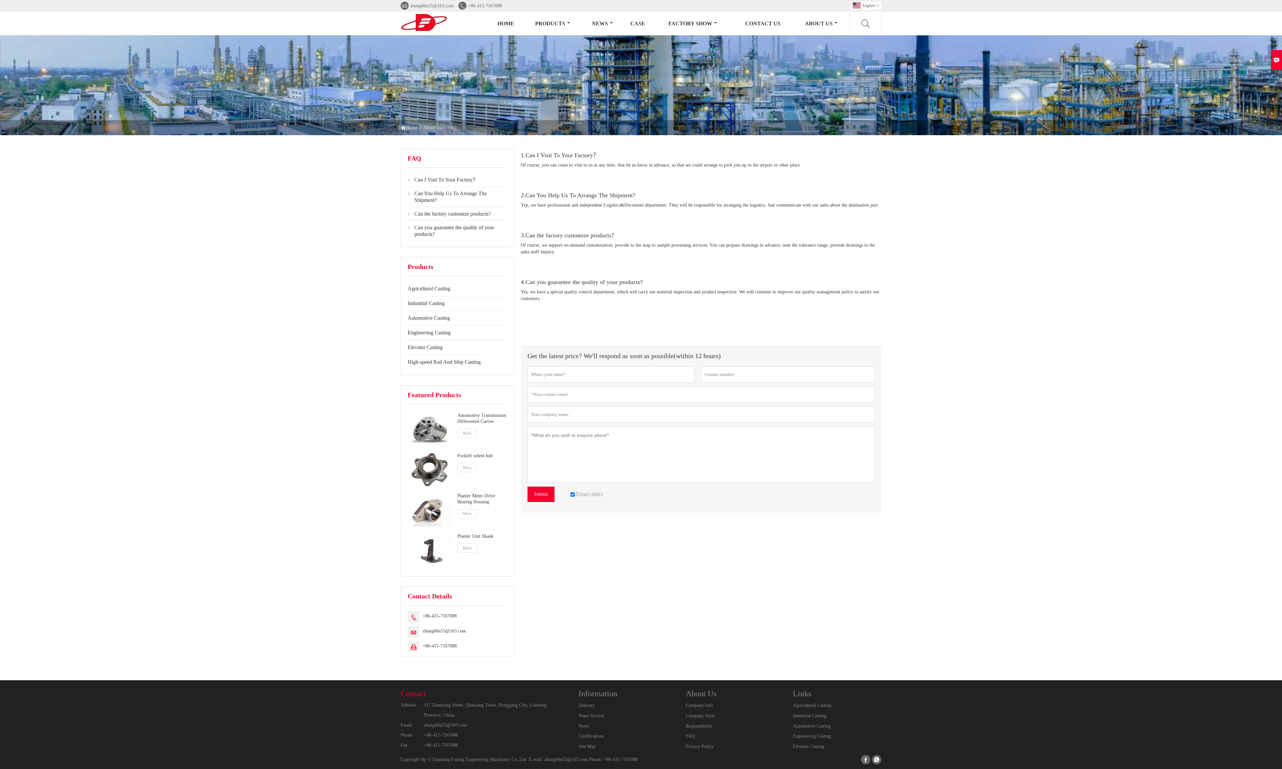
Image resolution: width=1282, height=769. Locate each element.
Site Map (587, 746)
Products (550, 23)
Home (505, 23)
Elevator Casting (425, 347)
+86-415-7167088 (485, 5)
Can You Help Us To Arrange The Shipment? (450, 197)
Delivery (587, 705)
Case (637, 23)
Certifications (591, 736)
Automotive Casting (429, 318)
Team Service (591, 715)
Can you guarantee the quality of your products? (454, 231)
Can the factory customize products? (452, 214)
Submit (541, 494)
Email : (408, 725)
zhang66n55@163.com (432, 5)
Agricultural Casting (429, 288)
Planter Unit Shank (475, 536)
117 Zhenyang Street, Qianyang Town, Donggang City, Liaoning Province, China (485, 710)
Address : (409, 705)
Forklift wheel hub (475, 455)
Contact (413, 693)
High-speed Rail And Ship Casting (444, 362)
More (467, 433)
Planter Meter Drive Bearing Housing (476, 498)
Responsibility (699, 726)
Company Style (700, 715)
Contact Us (763, 23)
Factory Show (690, 23)
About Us (819, 23)
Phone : (408, 735)
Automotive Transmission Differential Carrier (481, 418)
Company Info (699, 705)
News (600, 23)
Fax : (405, 745)
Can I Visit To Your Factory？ (446, 180)
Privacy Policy (699, 746)
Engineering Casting (429, 332)
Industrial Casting (426, 303)
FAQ (690, 736)
